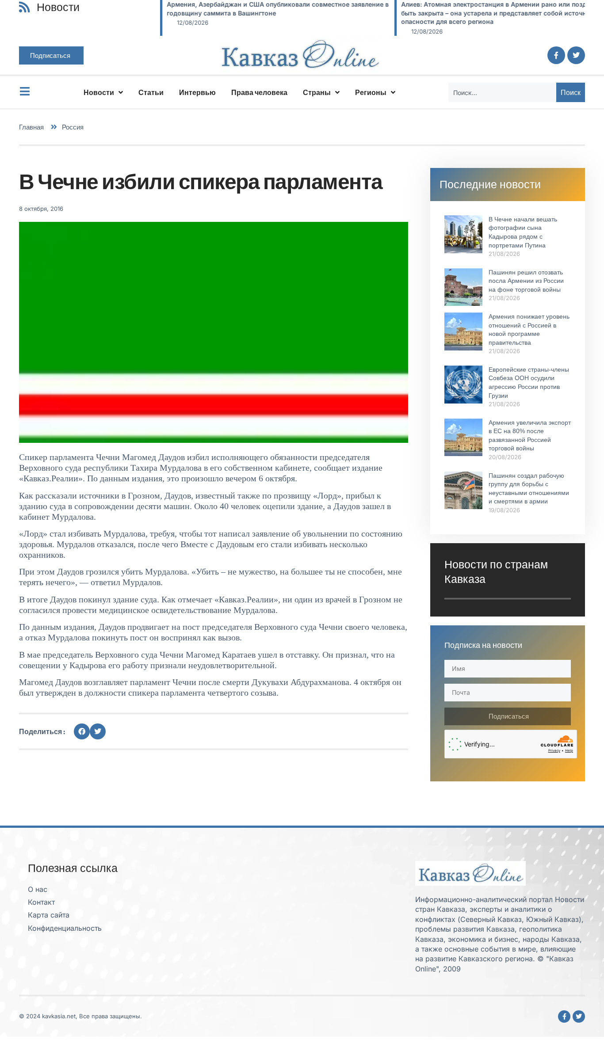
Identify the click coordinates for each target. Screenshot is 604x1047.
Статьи (151, 92)
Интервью (197, 92)
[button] (82, 731)
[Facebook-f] (556, 55)
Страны (317, 92)
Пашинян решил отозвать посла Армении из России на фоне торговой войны (526, 281)
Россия (73, 127)
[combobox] (502, 92)
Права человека (259, 92)
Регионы (370, 92)
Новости (99, 92)
